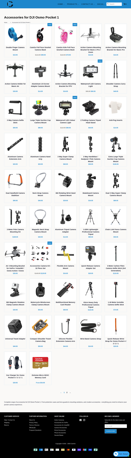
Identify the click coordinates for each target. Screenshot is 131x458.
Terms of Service (34, 425)
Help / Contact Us (9, 420)
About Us (32, 420)
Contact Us (87, 4)
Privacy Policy (33, 422)
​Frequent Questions (35, 430)
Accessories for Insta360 (61, 425)
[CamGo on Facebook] (81, 420)
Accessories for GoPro (61, 422)
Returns (6, 425)
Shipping (6, 422)
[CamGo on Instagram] (84, 420)
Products (72, 4)
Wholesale (32, 427)
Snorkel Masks (58, 435)
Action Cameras (59, 420)
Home (60, 4)
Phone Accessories (60, 432)
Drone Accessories (60, 430)
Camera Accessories (60, 427)
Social (100, 4)
